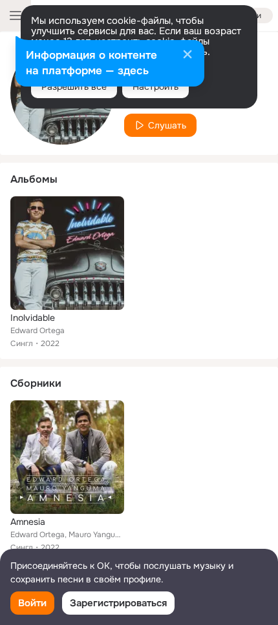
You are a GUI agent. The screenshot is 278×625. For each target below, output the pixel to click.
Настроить (155, 86)
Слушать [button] (167, 125)
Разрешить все (74, 86)
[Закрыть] (187, 55)
